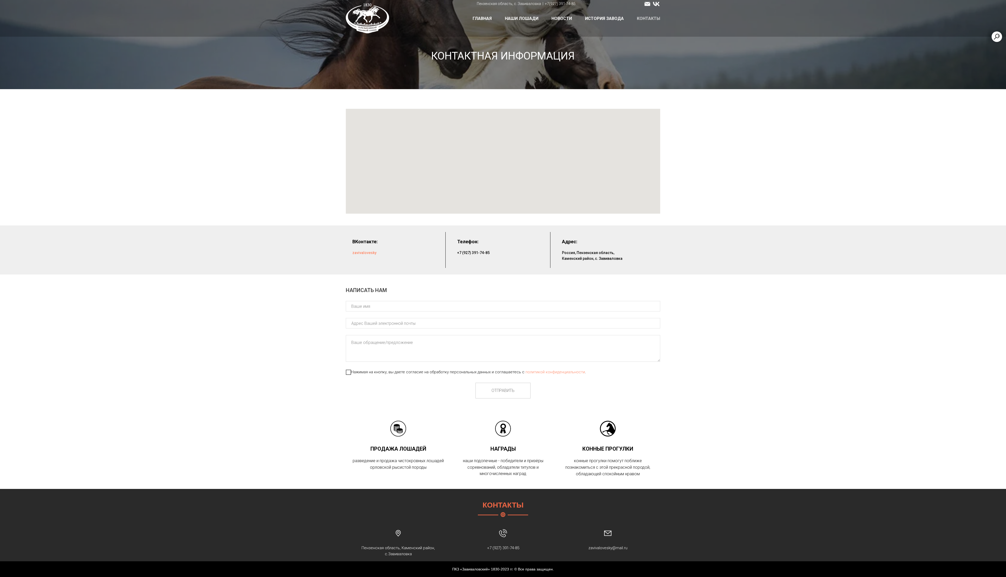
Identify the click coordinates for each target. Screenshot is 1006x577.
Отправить (503, 390)
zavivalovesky (364, 253)
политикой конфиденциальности (555, 372)
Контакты (648, 18)
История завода (604, 18)
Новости (561, 18)
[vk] (656, 4)
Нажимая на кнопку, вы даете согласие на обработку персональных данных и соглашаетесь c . (468, 372)
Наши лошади (521, 18)
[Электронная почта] (647, 4)
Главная (482, 18)
